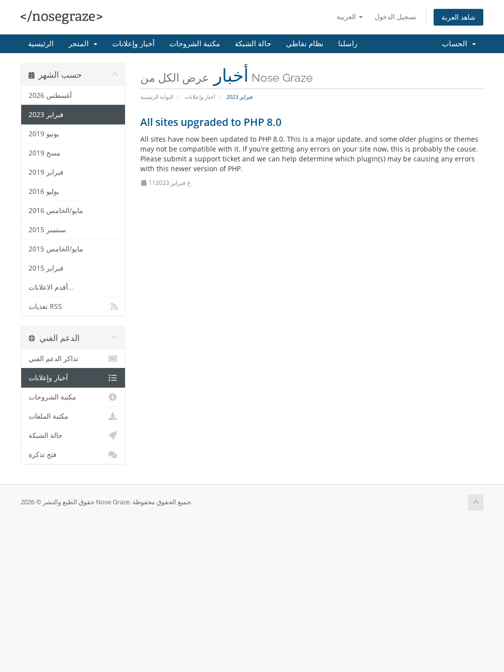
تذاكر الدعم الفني (53, 358)
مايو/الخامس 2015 (56, 248)
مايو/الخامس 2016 (56, 210)
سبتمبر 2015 (47, 229)
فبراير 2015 (46, 268)
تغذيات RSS (45, 306)
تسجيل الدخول (395, 16)
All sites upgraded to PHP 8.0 (211, 122)
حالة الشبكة (253, 43)
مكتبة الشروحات (194, 43)
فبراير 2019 (46, 172)
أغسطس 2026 (50, 95)
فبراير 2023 (46, 114)
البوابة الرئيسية (156, 96)
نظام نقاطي (304, 43)
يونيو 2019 (44, 133)
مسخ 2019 (45, 153)
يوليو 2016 (44, 191)
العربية (347, 16)
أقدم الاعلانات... (51, 287)
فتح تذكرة (43, 454)
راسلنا (347, 43)
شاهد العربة (458, 17)
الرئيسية (41, 43)
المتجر (80, 43)
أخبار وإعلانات (133, 43)
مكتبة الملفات (48, 416)
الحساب (456, 43)
